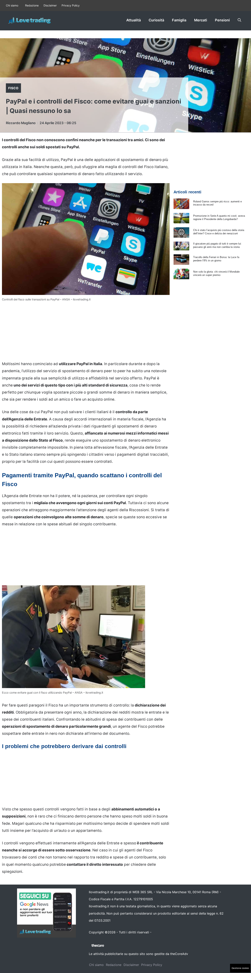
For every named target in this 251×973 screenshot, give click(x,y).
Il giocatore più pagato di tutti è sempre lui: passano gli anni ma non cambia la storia (217, 245)
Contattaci (160, 932)
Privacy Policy (71, 5)
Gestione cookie (240, 968)
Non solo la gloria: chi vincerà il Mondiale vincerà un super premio (216, 273)
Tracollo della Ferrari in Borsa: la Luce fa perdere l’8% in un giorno (216, 259)
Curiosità (156, 20)
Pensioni (222, 20)
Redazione (32, 5)
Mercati (200, 20)
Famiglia (179, 20)
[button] (239, 20)
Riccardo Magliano (20, 123)
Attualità (133, 20)
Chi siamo (12, 5)
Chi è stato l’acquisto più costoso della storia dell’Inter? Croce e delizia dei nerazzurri (218, 232)
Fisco (13, 88)
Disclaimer (50, 5)
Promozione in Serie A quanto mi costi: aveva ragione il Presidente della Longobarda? (219, 217)
